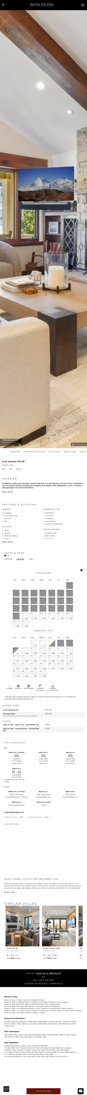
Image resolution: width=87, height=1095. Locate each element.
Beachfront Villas (39, 1035)
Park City (7, 442)
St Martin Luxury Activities (14, 1050)
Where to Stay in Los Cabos (14, 1011)
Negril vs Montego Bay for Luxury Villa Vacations (57, 1052)
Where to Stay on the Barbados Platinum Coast (22, 1008)
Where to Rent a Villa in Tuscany (69, 1011)
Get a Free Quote (43, 1091)
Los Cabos (33, 1024)
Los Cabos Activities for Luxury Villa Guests (20, 1056)
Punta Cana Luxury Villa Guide (57, 1050)
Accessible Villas (40, 1037)
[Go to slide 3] (22, 944)
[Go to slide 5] (25, 944)
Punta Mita (42, 1024)
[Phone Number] (3, 5)
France (6, 1024)
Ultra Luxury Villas (25, 1035)
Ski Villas (16, 1037)
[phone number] (3, 5)
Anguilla (7, 1022)
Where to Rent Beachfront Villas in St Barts (20, 1004)
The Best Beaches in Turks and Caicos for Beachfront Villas (26, 1048)
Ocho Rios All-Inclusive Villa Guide (40, 1054)
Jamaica (25, 1024)
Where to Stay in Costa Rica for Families (41, 1011)
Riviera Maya (52, 1024)
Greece (13, 1024)
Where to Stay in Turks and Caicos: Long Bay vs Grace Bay (25, 1002)
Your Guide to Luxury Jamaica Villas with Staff (21, 1052)
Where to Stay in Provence (14, 1013)
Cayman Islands (54, 1022)
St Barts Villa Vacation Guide (14, 1046)
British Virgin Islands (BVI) (37, 1022)
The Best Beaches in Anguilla (59, 1048)
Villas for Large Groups (67, 1035)
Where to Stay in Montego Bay (15, 1006)
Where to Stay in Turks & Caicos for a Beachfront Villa (24, 1000)
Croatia (73, 1022)
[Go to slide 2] (21, 944)
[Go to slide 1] (19, 944)
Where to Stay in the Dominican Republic (44, 1006)
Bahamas (14, 1022)
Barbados (23, 1022)
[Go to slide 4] (24, 944)
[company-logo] (41, 5)
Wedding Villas (52, 1035)
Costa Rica (65, 1022)
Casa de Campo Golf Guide (35, 1050)
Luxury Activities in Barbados (37, 1046)
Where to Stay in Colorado (35, 1013)
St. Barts (72, 1024)
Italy (19, 1024)
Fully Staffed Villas (11, 1035)
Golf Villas (7, 1037)
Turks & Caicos (9, 1026)
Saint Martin (63, 1024)
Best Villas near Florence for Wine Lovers (52, 1056)
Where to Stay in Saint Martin (49, 1004)
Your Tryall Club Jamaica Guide (15, 1054)
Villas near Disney (26, 1037)
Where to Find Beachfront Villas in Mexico (56, 1008)
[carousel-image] (22, 926)
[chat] (81, 1091)
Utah (14, 442)
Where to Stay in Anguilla (58, 1002)
